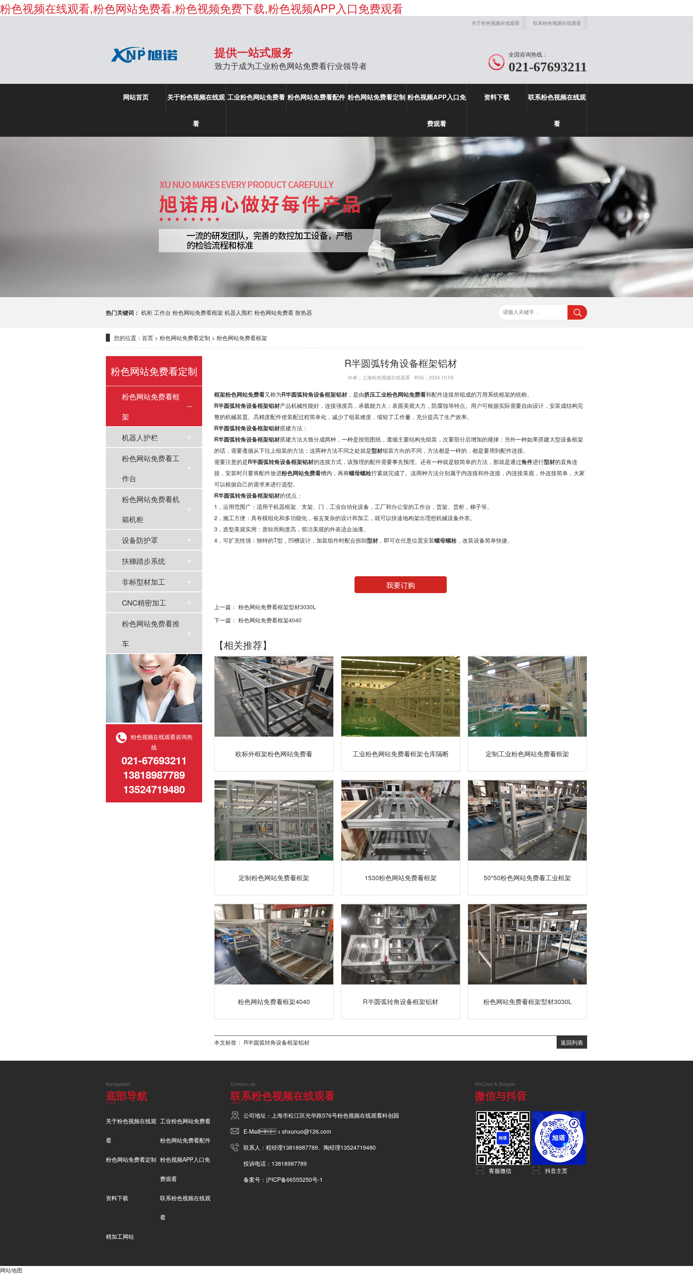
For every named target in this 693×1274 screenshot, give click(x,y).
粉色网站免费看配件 (316, 96)
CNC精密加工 (144, 602)
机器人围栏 (239, 312)
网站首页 (136, 96)
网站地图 (11, 1270)
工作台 (162, 312)
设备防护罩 (140, 540)
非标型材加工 (143, 581)
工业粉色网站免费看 (256, 96)
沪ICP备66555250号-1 (294, 1179)
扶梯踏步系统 (143, 560)
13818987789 (300, 1147)
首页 (147, 338)
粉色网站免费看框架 (197, 312)
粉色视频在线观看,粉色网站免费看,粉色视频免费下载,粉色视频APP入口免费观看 (201, 8)
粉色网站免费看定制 (376, 96)
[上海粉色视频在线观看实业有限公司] (144, 66)
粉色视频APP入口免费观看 (436, 110)
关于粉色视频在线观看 (496, 22)
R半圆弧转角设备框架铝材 (277, 1042)
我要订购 (400, 584)
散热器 (303, 312)
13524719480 (358, 1147)
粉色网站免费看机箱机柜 (151, 509)
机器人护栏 (140, 437)
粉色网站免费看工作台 (151, 468)
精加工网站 (120, 1236)
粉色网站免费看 (274, 312)
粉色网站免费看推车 (151, 633)
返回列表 (572, 1042)
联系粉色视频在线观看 (557, 22)
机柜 (146, 312)
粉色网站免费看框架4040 (270, 620)
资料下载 (497, 96)
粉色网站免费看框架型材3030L (277, 607)
